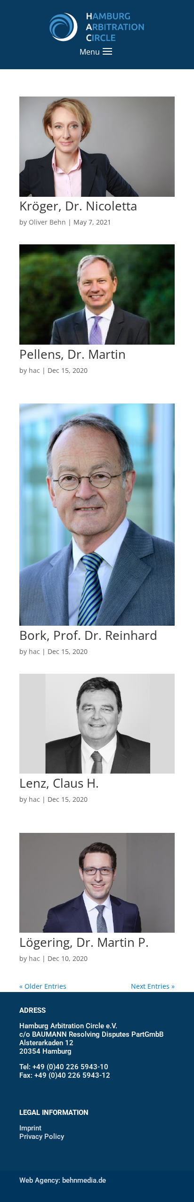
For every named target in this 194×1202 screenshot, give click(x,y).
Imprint (30, 1128)
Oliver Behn (47, 222)
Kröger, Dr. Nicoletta (78, 205)
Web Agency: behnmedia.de (62, 1180)
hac (34, 370)
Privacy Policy (41, 1136)
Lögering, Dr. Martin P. (84, 942)
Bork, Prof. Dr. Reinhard (88, 635)
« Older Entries (42, 986)
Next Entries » (153, 986)
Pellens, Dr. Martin (72, 354)
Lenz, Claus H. (59, 782)
